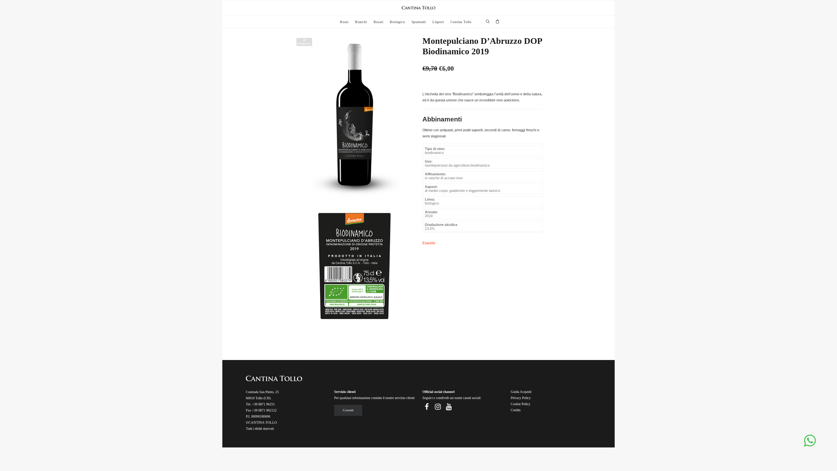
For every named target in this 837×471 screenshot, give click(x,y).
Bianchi (361, 22)
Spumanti (419, 22)
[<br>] (476, 22)
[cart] (496, 22)
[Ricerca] (489, 21)
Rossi (344, 22)
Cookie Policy (520, 404)
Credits (516, 410)
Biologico (397, 22)
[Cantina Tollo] (418, 7)
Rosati (378, 22)
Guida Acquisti (521, 392)
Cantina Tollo (461, 22)
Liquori (438, 22)
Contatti (348, 410)
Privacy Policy (521, 398)
